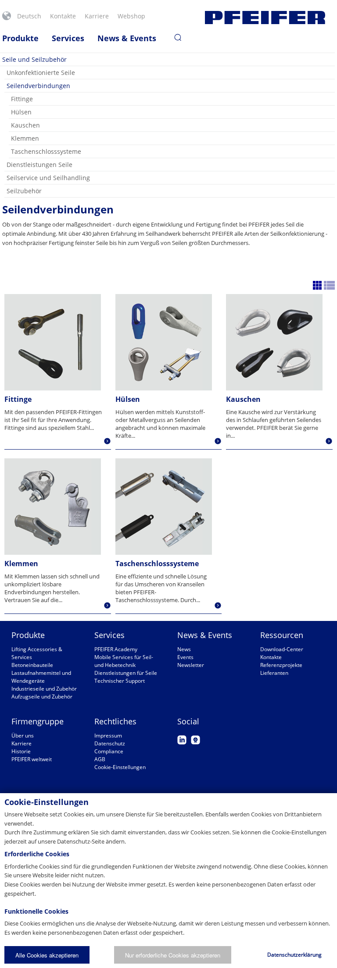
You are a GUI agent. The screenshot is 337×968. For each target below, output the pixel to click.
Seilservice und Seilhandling (48, 178)
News (184, 649)
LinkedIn (181, 740)
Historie (21, 751)
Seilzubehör (24, 191)
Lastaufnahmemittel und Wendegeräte (41, 676)
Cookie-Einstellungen (120, 767)
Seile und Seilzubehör (34, 59)
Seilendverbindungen (38, 86)
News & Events (126, 38)
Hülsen (21, 112)
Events (185, 657)
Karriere (97, 16)
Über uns (22, 735)
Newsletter (190, 665)
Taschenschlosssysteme (46, 151)
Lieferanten (274, 673)
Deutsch (29, 16)
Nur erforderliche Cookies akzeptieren (172, 955)
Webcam (195, 740)
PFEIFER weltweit (31, 759)
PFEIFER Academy (115, 649)
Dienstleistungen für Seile (125, 673)
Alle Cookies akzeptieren (47, 955)
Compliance (108, 751)
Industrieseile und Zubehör (44, 688)
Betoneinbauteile (32, 665)
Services (68, 38)
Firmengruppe (37, 721)
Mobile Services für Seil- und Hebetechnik (123, 661)
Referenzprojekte (281, 665)
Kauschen (25, 125)
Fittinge (22, 99)
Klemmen (25, 138)
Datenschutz (109, 743)
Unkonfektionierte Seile (41, 72)
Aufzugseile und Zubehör (41, 696)
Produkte (20, 38)
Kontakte (63, 16)
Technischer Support (119, 680)
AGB (99, 759)
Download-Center (281, 649)
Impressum (108, 735)
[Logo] (265, 17)
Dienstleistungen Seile (39, 164)
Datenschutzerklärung (294, 954)
